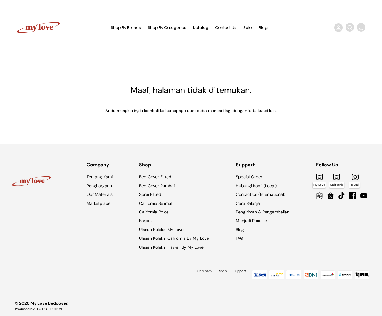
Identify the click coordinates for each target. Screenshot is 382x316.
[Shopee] (330, 195)
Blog (240, 229)
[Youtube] (363, 195)
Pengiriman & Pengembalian (262, 212)
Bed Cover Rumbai (157, 185)
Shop (223, 271)
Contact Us (225, 27)
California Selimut (155, 203)
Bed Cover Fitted (155, 176)
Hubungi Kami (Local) (256, 185)
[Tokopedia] (319, 195)
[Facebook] (352, 195)
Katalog (200, 27)
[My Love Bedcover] (38, 27)
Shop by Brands (126, 27)
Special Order (249, 176)
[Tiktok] (341, 195)
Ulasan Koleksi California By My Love (174, 238)
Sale (247, 27)
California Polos (154, 212)
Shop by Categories (167, 27)
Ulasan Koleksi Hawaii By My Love (171, 247)
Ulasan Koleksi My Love (161, 229)
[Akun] (337, 27)
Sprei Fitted (150, 194)
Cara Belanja (248, 203)
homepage (175, 110)
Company (204, 271)
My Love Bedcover (48, 303)
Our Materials (100, 194)
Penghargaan (99, 185)
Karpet (145, 220)
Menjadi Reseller (251, 220)
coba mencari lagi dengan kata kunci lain (236, 110)
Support (240, 271)
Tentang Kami (100, 176)
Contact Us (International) (260, 194)
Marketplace (98, 203)
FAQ (239, 238)
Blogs (264, 27)
